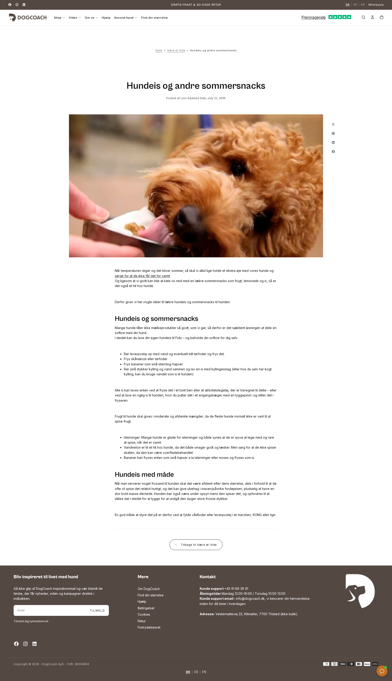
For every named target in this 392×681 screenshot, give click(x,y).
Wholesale (376, 5)
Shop (57, 18)
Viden (73, 18)
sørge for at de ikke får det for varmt (142, 276)
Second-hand (124, 18)
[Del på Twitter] (333, 124)
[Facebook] (10, 4)
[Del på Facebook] (333, 151)
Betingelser (146, 608)
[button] (363, 18)
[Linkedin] (24, 4)
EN (363, 4)
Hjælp (106, 18)
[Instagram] (17, 4)
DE (355, 4)
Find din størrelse (154, 18)
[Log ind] (372, 18)
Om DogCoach (149, 589)
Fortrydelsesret (149, 627)
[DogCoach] (360, 591)
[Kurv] (381, 18)
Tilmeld (97, 610)
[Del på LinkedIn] (333, 142)
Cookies (144, 614)
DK (348, 4)
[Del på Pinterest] (333, 133)
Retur (142, 621)
